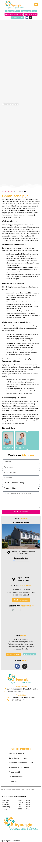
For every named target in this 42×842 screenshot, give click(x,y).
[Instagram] (30, 17)
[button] (36, 4)
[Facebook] (27, 17)
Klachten (11, 191)
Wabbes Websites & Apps (27, 789)
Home (4, 191)
